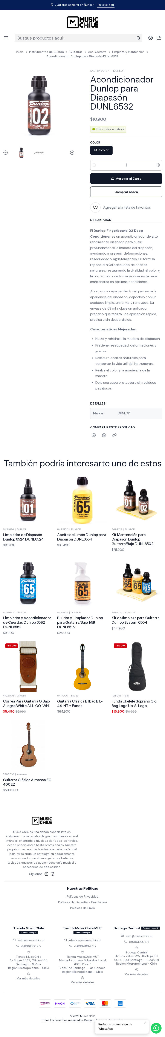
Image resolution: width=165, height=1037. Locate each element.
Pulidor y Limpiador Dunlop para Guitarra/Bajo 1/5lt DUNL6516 (80, 622)
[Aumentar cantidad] (158, 165)
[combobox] (78, 38)
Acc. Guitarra (97, 51)
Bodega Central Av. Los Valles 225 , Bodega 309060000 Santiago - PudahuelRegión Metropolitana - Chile (136, 958)
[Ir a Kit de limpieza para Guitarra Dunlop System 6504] (137, 583)
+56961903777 (31, 946)
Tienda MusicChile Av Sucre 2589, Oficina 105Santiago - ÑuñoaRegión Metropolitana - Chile (28, 962)
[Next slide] (71, 153)
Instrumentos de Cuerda (46, 51)
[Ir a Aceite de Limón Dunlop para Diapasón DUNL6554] (82, 500)
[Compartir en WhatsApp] (104, 435)
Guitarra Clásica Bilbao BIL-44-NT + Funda (80, 703)
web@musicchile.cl (30, 940)
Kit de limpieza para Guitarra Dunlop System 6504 (135, 620)
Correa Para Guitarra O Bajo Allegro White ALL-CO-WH (26, 703)
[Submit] (138, 38)
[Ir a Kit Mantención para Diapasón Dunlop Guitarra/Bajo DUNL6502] (137, 500)
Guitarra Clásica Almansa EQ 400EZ (27, 782)
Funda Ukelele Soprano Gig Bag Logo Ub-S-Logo (134, 703)
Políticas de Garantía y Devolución (82, 902)
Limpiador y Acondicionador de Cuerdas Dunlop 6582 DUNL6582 (27, 622)
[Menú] (6, 38)
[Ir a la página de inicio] (82, 22)
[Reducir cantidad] (94, 165)
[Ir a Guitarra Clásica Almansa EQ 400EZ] (28, 745)
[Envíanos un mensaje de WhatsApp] (156, 1028)
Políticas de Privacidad (82, 896)
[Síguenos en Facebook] (52, 874)
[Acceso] (150, 38)
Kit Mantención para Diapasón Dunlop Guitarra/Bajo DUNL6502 (132, 539)
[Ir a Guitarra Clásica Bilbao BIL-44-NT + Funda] (82, 666)
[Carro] (159, 38)
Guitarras (75, 51)
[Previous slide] (6, 153)
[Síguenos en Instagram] (46, 874)
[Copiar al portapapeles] (114, 435)
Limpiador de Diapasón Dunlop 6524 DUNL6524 (23, 537)
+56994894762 (85, 946)
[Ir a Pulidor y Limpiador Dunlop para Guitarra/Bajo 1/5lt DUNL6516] (82, 583)
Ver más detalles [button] (28, 978)
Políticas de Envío (82, 908)
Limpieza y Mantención (128, 51)
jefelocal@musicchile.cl (85, 940)
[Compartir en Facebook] (93, 435)
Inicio (20, 51)
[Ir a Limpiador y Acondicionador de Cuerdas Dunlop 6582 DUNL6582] (28, 583)
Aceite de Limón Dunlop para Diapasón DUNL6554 (81, 537)
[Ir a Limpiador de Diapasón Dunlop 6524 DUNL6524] (28, 500)
